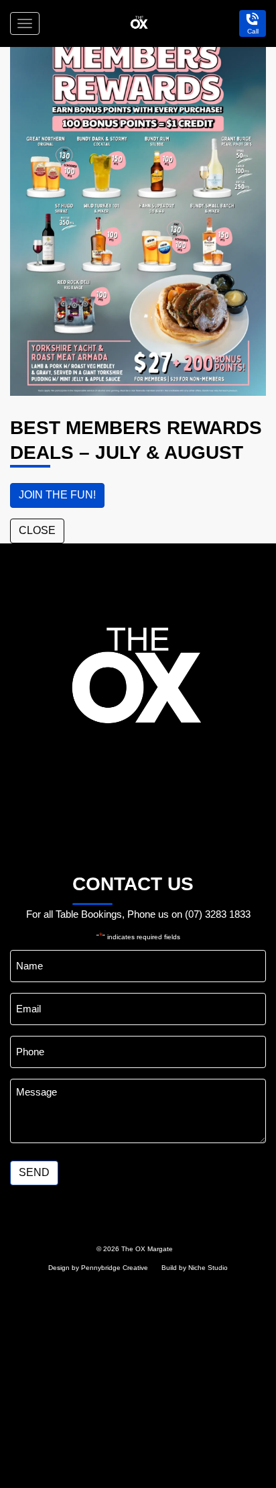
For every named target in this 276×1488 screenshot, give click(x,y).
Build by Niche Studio (194, 1267)
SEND (34, 1172)
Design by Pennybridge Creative (98, 1267)
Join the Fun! (57, 494)
